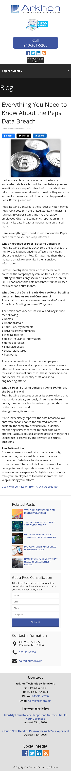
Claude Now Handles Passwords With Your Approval (35, 731)
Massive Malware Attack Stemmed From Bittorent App (40, 536)
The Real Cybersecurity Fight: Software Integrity (39, 524)
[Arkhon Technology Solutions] (35, 15)
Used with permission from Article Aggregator (30, 486)
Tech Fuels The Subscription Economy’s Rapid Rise (39, 511)
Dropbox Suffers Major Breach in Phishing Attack (40, 548)
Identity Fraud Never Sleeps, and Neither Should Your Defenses (35, 716)
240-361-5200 (35, 45)
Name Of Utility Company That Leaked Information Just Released (41, 562)
